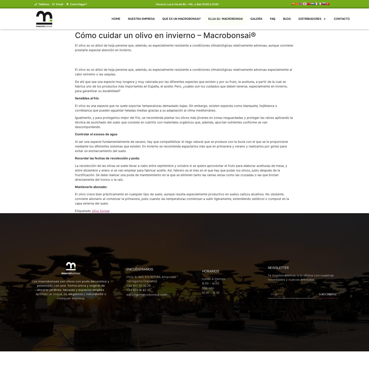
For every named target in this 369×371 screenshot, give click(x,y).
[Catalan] (297, 3)
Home (116, 19)
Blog (287, 19)
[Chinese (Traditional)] (308, 3)
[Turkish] (327, 3)
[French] (316, 3)
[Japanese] (304, 3)
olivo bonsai (101, 211)
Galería (256, 19)
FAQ (272, 19)
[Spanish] (293, 3)
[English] (301, 3)
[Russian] (324, 3)
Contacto (342, 19)
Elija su (225, 19)
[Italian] (320, 3)
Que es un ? (181, 19)
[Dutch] (312, 3)
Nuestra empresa (141, 19)
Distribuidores (309, 19)
